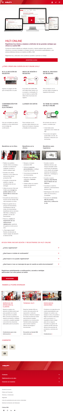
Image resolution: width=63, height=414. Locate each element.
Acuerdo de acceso (6, 389)
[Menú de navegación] (3, 2)
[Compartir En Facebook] (5, 347)
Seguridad (4, 397)
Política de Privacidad (7, 392)
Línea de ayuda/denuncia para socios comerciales (14, 400)
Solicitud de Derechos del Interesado (11, 402)
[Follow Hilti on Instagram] (7, 410)
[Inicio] (8, 2)
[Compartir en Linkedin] (12, 347)
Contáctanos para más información (9, 333)
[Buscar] (59, 2)
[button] (31, 248)
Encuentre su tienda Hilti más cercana (30, 333)
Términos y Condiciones (8, 394)
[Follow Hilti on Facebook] (4, 410)
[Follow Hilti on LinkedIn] (11, 410)
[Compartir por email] (5, 353)
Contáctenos (47, 334)
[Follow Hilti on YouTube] (14, 410)
